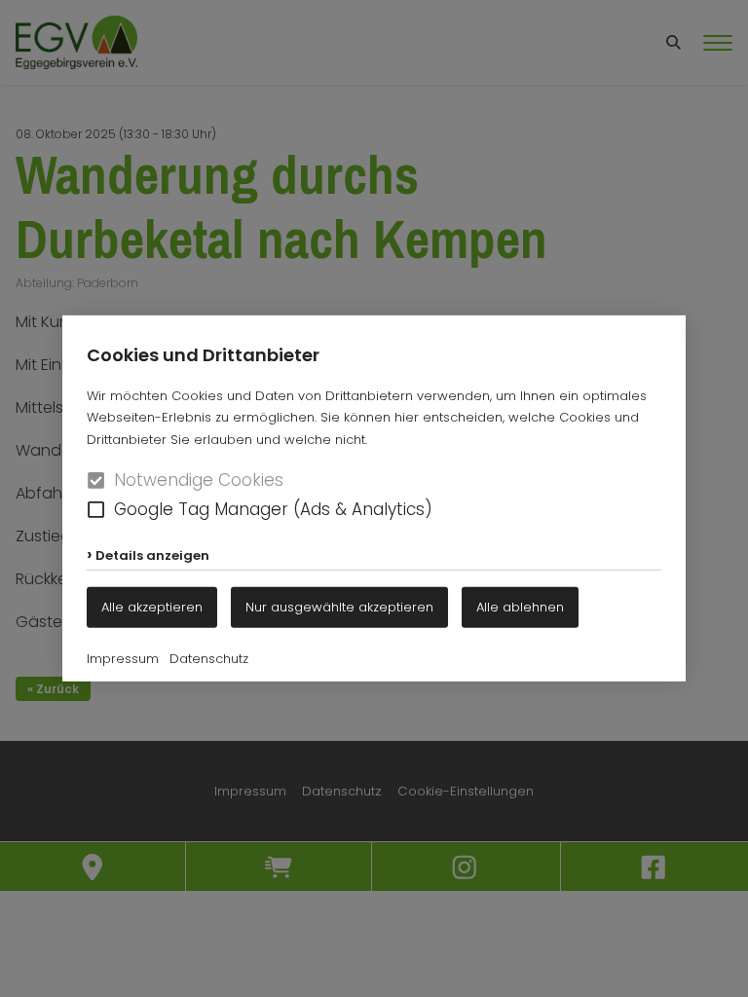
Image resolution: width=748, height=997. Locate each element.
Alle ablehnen (520, 606)
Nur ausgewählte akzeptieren (339, 606)
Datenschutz (208, 658)
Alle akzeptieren (152, 606)
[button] (96, 509)
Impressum (123, 658)
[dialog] (374, 498)
